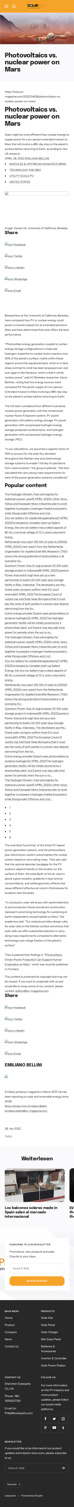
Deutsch (12, 1484)
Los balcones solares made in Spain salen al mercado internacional (31, 1212)
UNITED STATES (19, 182)
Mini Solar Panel (51, 1339)
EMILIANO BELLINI (37, 158)
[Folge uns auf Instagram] (63, 1418)
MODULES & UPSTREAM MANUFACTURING (37, 164)
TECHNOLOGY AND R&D (25, 170)
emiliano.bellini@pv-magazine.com (26, 1111)
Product (10, 1325)
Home (8, 1318)
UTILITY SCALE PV (21, 176)
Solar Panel (48, 1325)
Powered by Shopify (32, 1495)
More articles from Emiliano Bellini (26, 1106)
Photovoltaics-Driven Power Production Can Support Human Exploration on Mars (34, 959)
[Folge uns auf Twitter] (54, 1418)
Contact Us (12, 1346)
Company (11, 1332)
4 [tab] (10, 825)
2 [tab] (10, 813)
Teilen (8, 1136)
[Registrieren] (63, 1468)
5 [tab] (10, 831)
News (8, 1339)
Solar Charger (49, 1332)
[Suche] (14, 6)
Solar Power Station (53, 1365)
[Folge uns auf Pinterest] (45, 1427)
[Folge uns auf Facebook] (45, 1418)
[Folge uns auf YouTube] (54, 1427)
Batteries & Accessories (48, 1349)
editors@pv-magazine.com (31, 991)
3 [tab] (10, 819)
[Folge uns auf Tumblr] (63, 1427)
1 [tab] (9, 807)
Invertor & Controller (54, 1358)
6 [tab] (10, 837)
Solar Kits (47, 1318)
